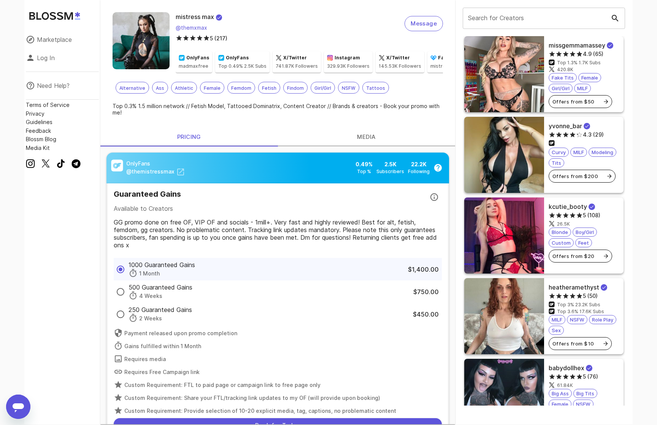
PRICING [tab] (189, 136)
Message (424, 23)
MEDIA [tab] (366, 136)
